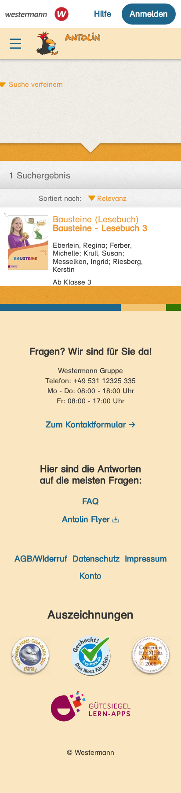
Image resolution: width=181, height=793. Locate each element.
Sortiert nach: (60, 198)
